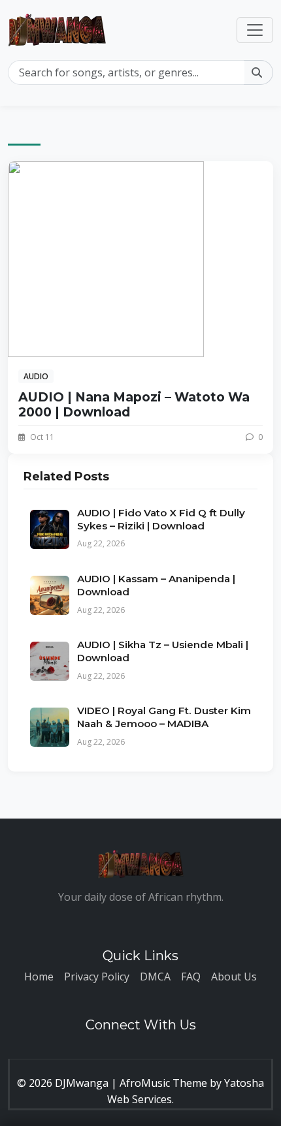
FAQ (191, 976)
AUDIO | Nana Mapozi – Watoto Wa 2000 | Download (134, 404)
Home (39, 976)
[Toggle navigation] (255, 30)
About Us (234, 976)
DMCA (155, 976)
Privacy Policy (96, 976)
